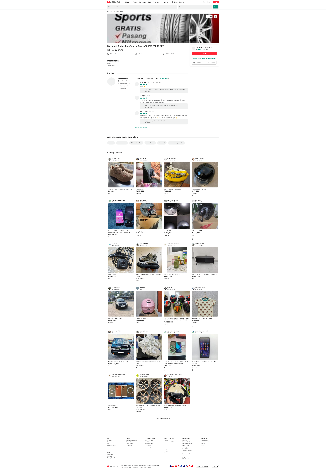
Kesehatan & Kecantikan (132, 440)
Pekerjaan (166, 451)
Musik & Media (185, 445)
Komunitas (109, 456)
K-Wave (184, 457)
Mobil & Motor (204, 440)
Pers (138, 465)
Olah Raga (184, 447)
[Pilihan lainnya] (109, 195)
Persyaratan (135, 467)
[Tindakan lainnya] (215, 16)
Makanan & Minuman (187, 443)
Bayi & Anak (148, 442)
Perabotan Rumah (149, 443)
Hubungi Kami (132, 465)
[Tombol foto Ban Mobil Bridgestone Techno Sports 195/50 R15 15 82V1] (163, 28)
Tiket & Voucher (186, 459)
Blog (108, 443)
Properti (203, 443)
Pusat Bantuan (124, 465)
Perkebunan (148, 445)
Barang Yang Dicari (111, 457)
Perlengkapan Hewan (187, 453)
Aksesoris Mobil (205, 442)
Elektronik (166, 440)
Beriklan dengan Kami (126, 467)
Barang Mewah (129, 442)
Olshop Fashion (129, 443)
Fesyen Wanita (129, 447)
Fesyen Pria (129, 445)
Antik (183, 452)
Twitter (109, 442)
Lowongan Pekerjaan (153, 465)
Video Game (185, 448)
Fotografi (184, 440)
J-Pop (183, 455)
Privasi (141, 467)
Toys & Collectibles (187, 450)
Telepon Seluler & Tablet (169, 442)
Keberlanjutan (143, 465)
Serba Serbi (110, 454)
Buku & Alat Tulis (149, 440)
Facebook (109, 440)
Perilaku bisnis (147, 467)
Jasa (165, 452)
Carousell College (111, 445)
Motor (202, 445)
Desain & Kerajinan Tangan (188, 442)
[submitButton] (215, 6)
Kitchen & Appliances (150, 447)
